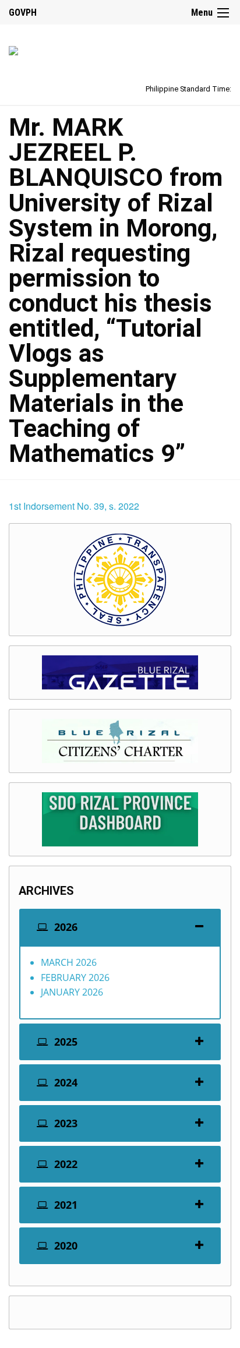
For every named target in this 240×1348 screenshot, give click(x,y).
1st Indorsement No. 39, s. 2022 (74, 506)
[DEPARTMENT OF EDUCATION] (13, 48)
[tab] (120, 927)
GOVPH (23, 12)
